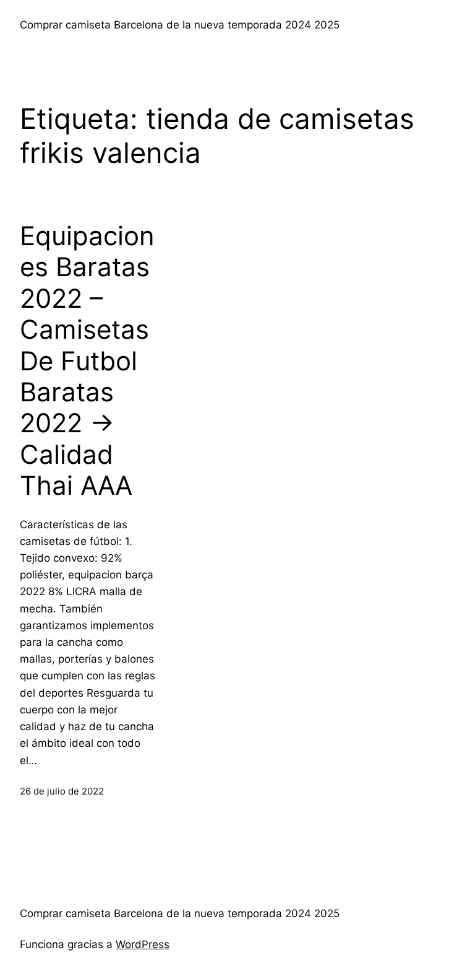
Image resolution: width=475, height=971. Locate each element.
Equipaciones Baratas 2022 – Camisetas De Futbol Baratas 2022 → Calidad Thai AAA (87, 360)
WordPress (142, 944)
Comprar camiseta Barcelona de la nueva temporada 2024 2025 (180, 25)
